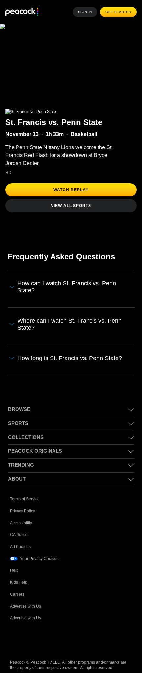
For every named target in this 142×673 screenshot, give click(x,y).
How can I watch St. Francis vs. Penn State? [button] (67, 287)
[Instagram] (66, 639)
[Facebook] (15, 639)
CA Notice (19, 534)
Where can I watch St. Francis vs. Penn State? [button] (70, 324)
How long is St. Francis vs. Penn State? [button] (70, 358)
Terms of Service (25, 499)
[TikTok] (32, 639)
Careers (17, 594)
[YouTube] (49, 639)
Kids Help (18, 582)
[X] (84, 639)
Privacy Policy (22, 511)
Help (14, 570)
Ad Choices (20, 546)
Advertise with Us (25, 606)
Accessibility (21, 523)
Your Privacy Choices (39, 558)
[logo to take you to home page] (21, 12)
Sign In (85, 12)
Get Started (118, 12)
